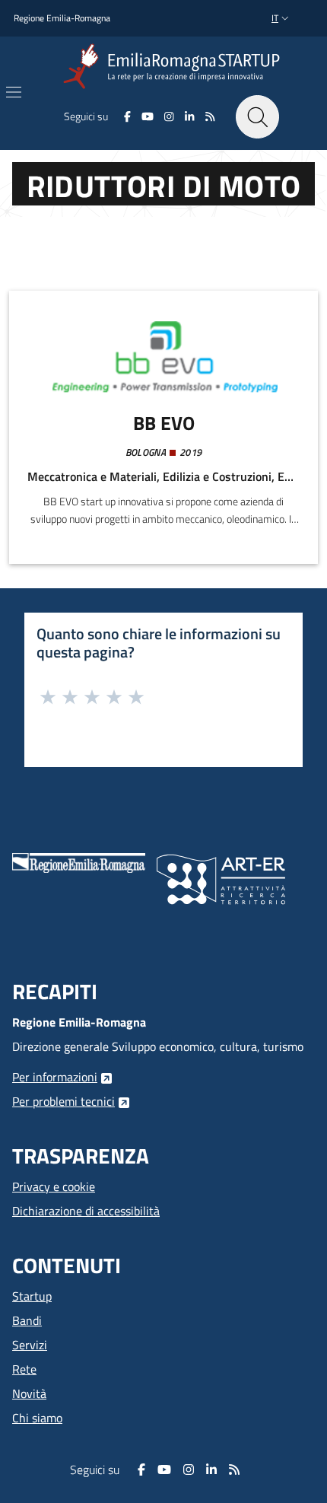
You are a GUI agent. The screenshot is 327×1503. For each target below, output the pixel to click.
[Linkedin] (189, 116)
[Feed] (209, 116)
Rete (24, 1369)
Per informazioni (54, 1077)
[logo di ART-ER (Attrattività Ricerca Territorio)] (220, 877)
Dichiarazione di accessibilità (86, 1211)
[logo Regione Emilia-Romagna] (78, 861)
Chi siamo (37, 1418)
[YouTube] (147, 116)
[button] (281, 18)
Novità (29, 1393)
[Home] (174, 67)
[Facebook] (127, 116)
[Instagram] (169, 116)
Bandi (27, 1320)
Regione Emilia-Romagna (62, 18)
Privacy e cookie (53, 1186)
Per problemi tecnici (63, 1101)
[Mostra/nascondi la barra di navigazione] (13, 92)
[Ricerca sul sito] (257, 117)
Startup (32, 1296)
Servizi (29, 1345)
